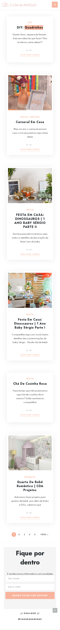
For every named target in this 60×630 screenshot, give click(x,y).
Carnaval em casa (30, 122)
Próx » (44, 534)
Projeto (30, 477)
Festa (24, 117)
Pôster (34, 117)
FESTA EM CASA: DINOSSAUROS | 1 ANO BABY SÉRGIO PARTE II (30, 221)
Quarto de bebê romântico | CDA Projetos (30, 486)
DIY (30, 22)
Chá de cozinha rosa (30, 383)
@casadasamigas (30, 619)
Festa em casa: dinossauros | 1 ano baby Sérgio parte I (30, 323)
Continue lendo (30, 55)
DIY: (30, 27)
